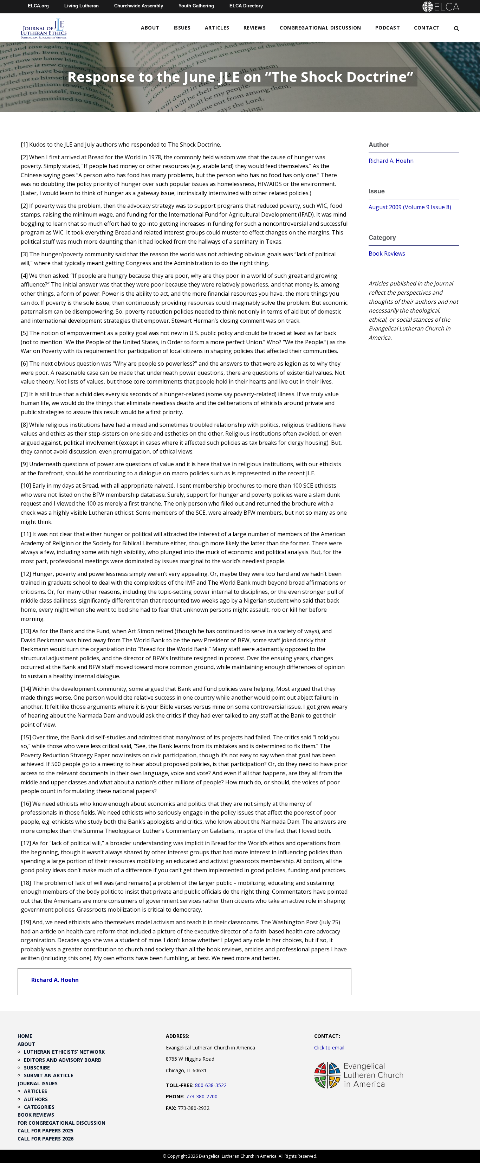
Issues (182, 27)
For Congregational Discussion (61, 1122)
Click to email (329, 1047)
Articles (217, 27)
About (150, 27)
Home (25, 1036)
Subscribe (37, 1067)
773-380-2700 (202, 1096)
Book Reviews (387, 253)
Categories (39, 1107)
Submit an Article (48, 1075)
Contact (427, 27)
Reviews (255, 27)
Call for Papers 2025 (45, 1130)
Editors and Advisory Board (63, 1059)
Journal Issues (38, 1083)
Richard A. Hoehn (55, 980)
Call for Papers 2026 (45, 1138)
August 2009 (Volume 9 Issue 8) (410, 207)
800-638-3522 (211, 1085)
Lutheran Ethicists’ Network (64, 1051)
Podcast (387, 27)
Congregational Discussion (320, 27)
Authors (36, 1099)
